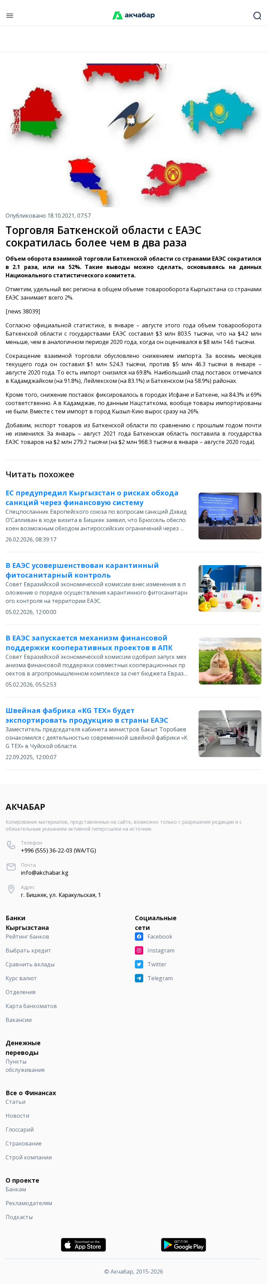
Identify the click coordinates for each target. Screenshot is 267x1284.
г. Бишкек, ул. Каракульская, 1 (61, 895)
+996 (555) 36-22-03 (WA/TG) (58, 850)
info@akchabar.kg (44, 872)
